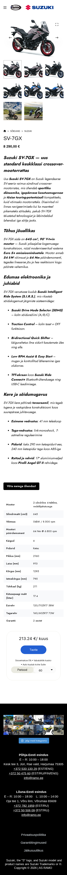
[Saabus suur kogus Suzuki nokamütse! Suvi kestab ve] (29, 720)
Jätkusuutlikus (33, 850)
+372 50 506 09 (24, 810)
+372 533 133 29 (25, 768)
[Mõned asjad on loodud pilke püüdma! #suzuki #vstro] (8, 720)
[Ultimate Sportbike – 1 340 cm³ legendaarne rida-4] (49, 720)
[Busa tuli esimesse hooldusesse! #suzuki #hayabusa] (8, 730)
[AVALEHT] (4, 131)
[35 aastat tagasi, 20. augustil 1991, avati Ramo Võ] (18, 720)
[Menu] (5, 7)
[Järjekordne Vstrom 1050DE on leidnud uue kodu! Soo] (59, 730)
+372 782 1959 (24, 805)
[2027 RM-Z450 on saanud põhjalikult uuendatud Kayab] (49, 730)
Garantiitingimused (33, 842)
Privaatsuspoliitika (33, 835)
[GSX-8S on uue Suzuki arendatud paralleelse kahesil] (59, 720)
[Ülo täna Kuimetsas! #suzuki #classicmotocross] (29, 730)
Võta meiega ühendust (21, 486)
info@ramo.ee (33, 778)
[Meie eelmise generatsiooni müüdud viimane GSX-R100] (39, 730)
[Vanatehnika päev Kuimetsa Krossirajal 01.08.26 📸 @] (18, 730)
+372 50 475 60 (20, 773)
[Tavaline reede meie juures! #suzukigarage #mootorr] (39, 720)
